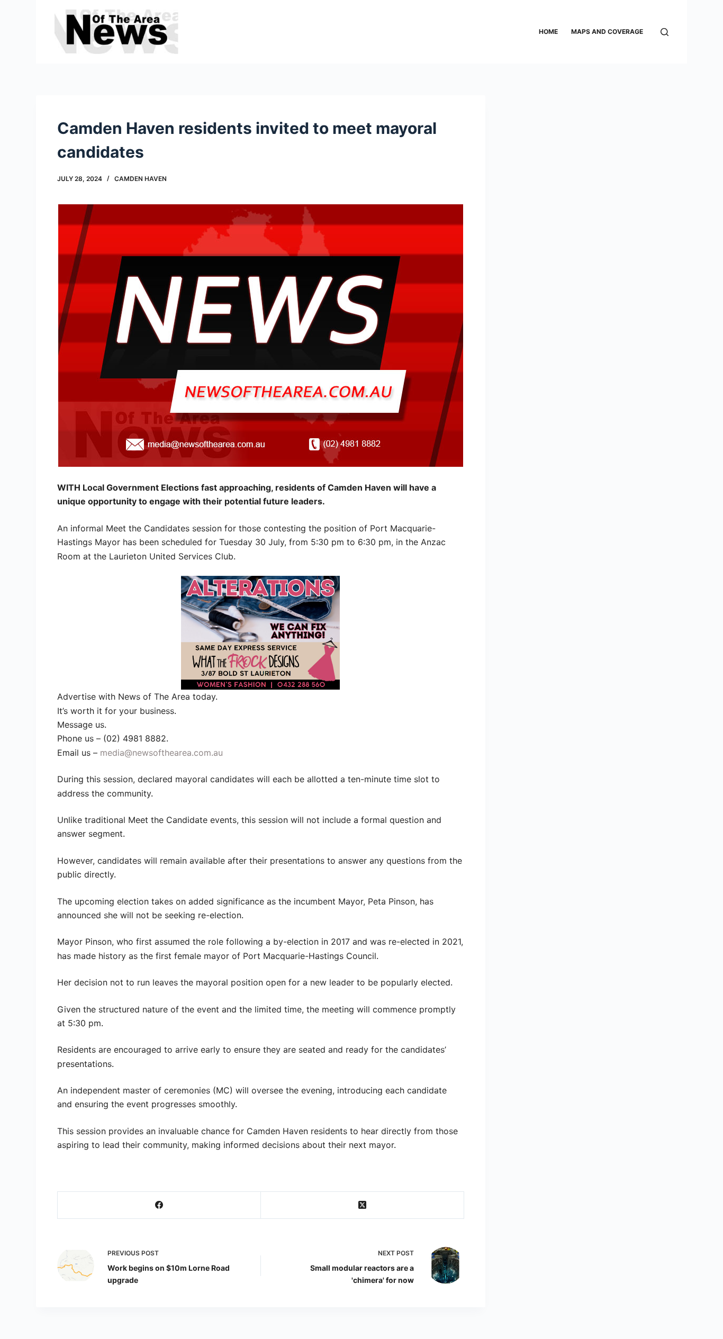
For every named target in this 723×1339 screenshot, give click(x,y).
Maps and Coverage (607, 31)
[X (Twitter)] (362, 1205)
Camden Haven (140, 179)
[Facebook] (159, 1205)
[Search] (664, 32)
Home (548, 31)
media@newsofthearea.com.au (161, 752)
